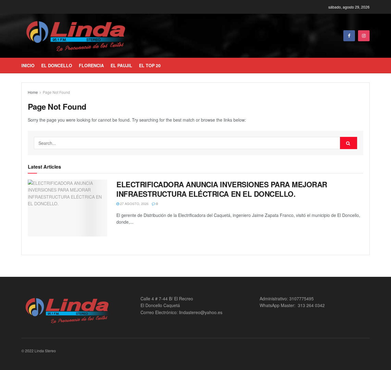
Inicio (28, 65)
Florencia (91, 65)
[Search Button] (348, 143)
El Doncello (56, 65)
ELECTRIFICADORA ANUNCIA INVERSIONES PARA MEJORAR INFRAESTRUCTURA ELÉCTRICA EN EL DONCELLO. (221, 189)
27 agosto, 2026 (133, 203)
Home (33, 92)
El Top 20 (150, 65)
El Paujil (121, 65)
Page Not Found (56, 92)
